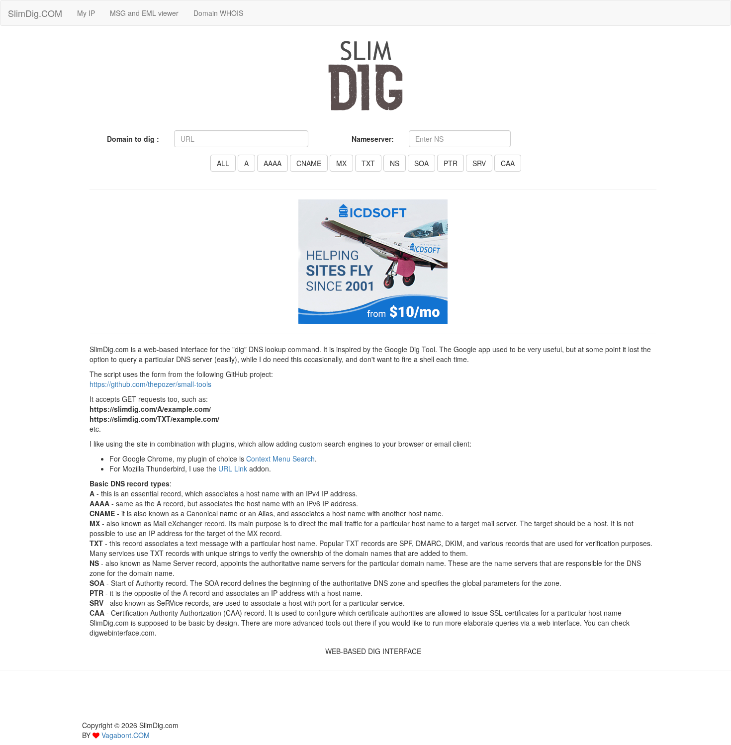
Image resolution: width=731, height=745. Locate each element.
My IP (86, 13)
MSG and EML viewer (144, 13)
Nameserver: (373, 139)
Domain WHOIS (218, 13)
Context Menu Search (280, 459)
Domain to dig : (133, 139)
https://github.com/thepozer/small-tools (150, 384)
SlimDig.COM (35, 12)
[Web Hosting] (373, 261)
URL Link (232, 468)
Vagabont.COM (125, 735)
